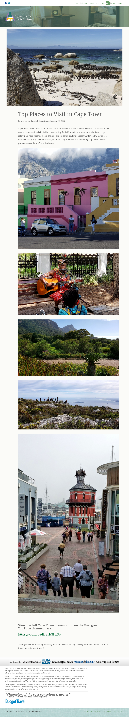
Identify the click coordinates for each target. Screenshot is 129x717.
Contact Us (118, 711)
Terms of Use (87, 711)
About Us (85, 3)
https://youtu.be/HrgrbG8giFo (39, 634)
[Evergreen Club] (20, 16)
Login (113, 3)
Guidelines (97, 711)
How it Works (94, 3)
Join (107, 3)
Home (78, 3)
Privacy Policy (107, 711)
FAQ (102, 3)
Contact (119, 3)
